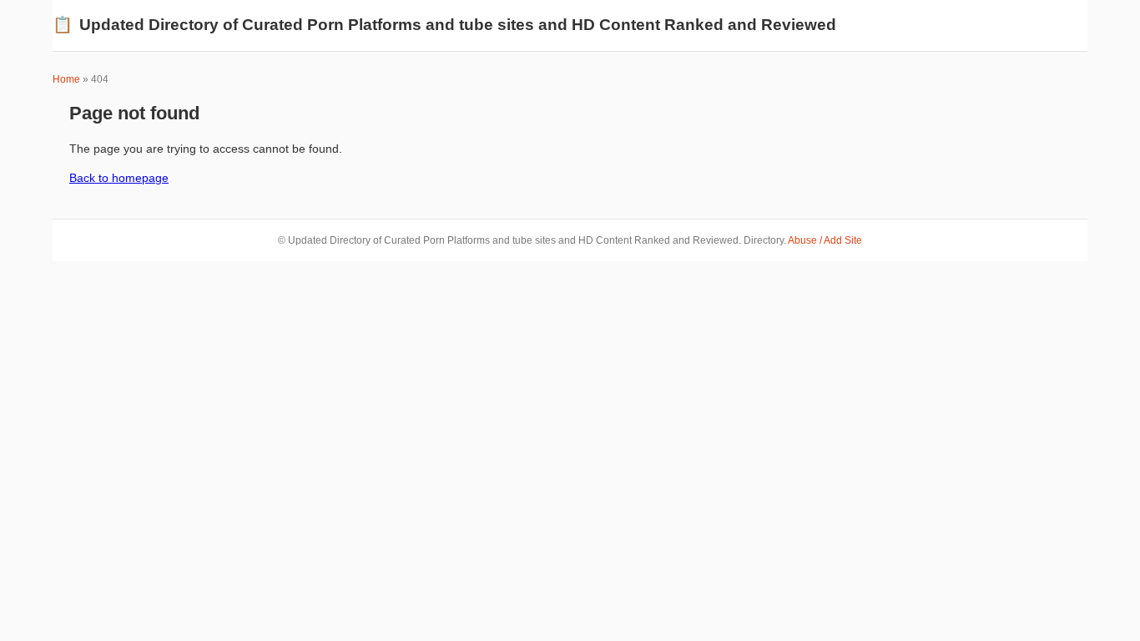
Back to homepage (119, 177)
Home (66, 79)
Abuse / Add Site (825, 240)
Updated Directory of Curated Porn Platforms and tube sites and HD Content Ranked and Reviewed (444, 24)
